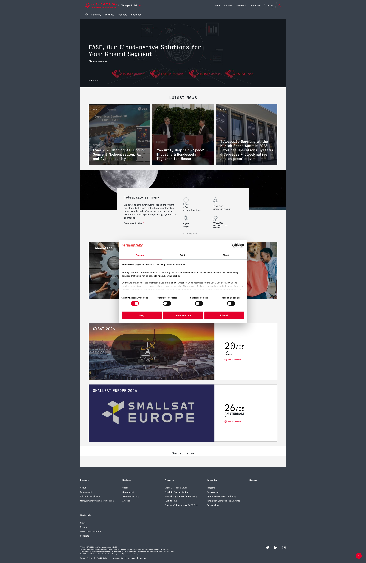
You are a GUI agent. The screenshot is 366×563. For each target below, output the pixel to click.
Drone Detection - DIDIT (176, 488)
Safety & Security (130, 496)
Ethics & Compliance (90, 496)
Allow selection (183, 315)
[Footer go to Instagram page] (284, 547)
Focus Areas (213, 492)
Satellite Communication (177, 492)
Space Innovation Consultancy (221, 496)
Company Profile (133, 223)
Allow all (224, 315)
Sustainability (87, 492)
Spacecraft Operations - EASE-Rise (181, 505)
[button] (89, 80)
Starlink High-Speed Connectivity (181, 496)
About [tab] (226, 255)
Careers (253, 480)
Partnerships (213, 505)
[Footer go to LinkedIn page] (275, 547)
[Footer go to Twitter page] (267, 547)
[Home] (86, 14)
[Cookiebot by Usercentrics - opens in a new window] (231, 245)
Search (280, 5)
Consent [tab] (140, 255)
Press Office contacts (90, 531)
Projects (211, 488)
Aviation (126, 501)
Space (125, 488)
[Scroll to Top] (359, 556)
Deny (142, 315)
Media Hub (85, 515)
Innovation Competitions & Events (223, 501)
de (268, 5)
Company (84, 480)
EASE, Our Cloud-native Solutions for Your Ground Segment (145, 50)
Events (83, 527)
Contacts (84, 536)
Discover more (96, 61)
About (83, 488)
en (272, 5)
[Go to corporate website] (100, 5)
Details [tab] (183, 255)
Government (128, 492)
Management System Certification (97, 501)
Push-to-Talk (171, 501)
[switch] (167, 303)
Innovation (212, 480)
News (82, 523)
